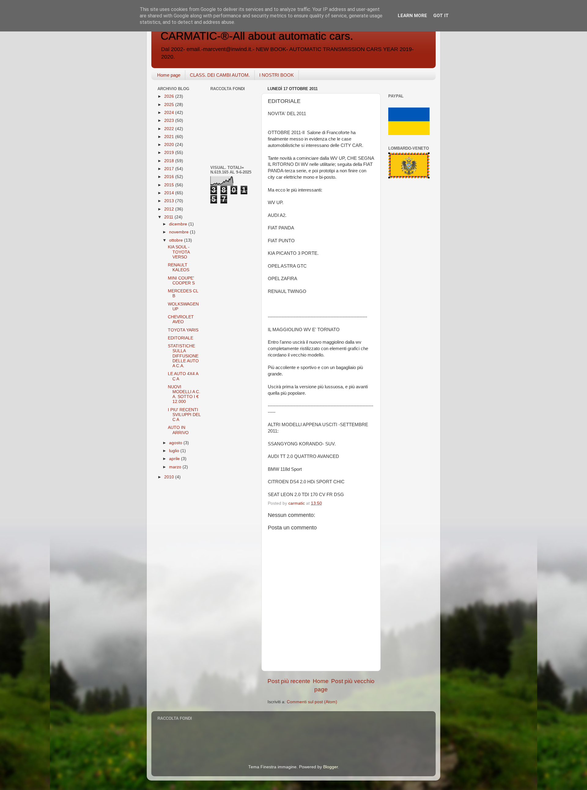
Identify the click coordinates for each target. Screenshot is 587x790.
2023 (169, 120)
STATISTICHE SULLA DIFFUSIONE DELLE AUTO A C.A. (183, 356)
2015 (169, 185)
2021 (169, 136)
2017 (169, 168)
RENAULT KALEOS (178, 267)
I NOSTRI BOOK (276, 75)
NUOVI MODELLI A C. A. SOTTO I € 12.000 (184, 394)
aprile (175, 458)
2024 (169, 112)
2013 (169, 201)
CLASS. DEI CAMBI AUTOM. (220, 75)
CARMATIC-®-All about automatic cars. (257, 36)
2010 (169, 477)
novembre (179, 232)
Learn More (412, 15)
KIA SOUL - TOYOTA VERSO (179, 252)
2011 (169, 217)
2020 (169, 144)
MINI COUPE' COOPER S (181, 280)
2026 (169, 96)
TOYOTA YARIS (183, 330)
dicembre (178, 224)
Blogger (330, 767)
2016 (169, 176)
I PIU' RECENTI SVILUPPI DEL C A (184, 415)
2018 (169, 161)
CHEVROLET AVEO (181, 319)
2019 (169, 152)
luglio (174, 450)
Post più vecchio (353, 681)
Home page (168, 75)
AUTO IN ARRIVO (178, 430)
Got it (441, 15)
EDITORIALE (180, 338)
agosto (176, 443)
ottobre (176, 240)
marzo (176, 467)
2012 (169, 209)
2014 (169, 193)
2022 (169, 128)
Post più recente (289, 681)
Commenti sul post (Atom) (312, 702)
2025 (169, 104)
